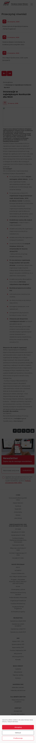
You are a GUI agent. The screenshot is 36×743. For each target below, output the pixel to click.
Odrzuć (18, 733)
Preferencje (18, 738)
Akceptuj (18, 727)
